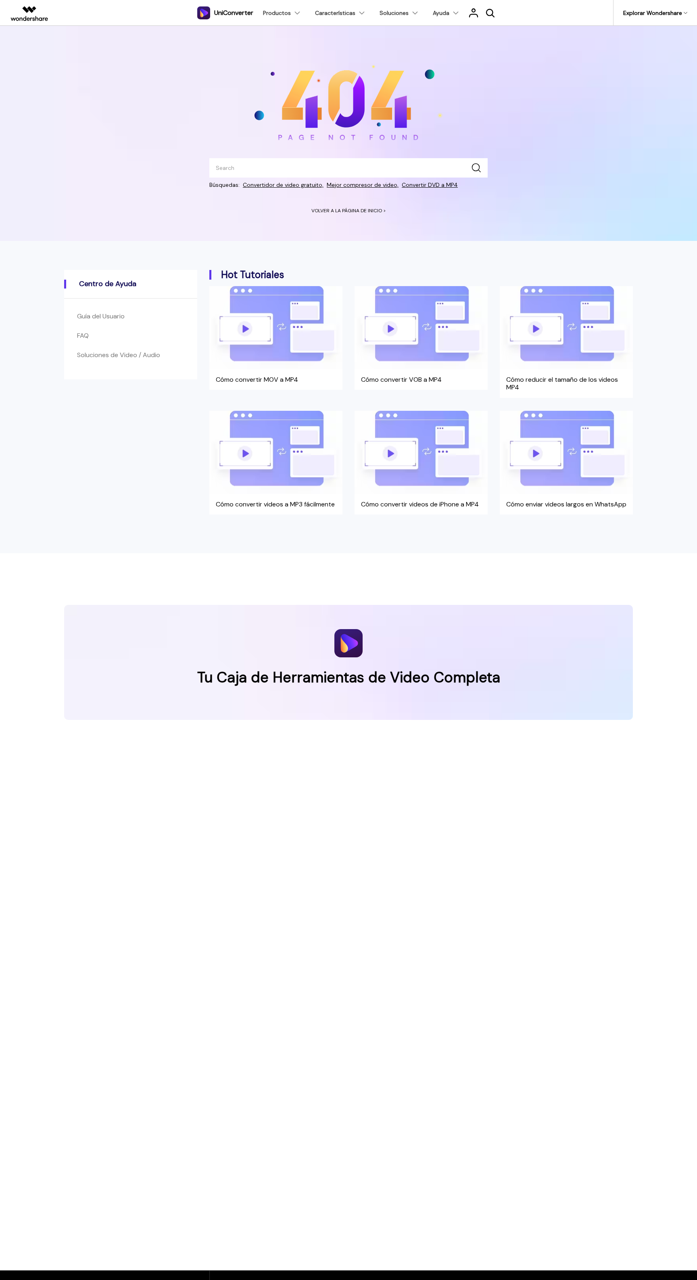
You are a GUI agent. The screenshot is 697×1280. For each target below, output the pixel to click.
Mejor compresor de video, (363, 184)
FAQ (83, 335)
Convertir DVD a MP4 (430, 184)
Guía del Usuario (101, 316)
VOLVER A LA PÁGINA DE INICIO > (348, 210)
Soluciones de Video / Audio (118, 355)
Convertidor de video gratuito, (283, 184)
